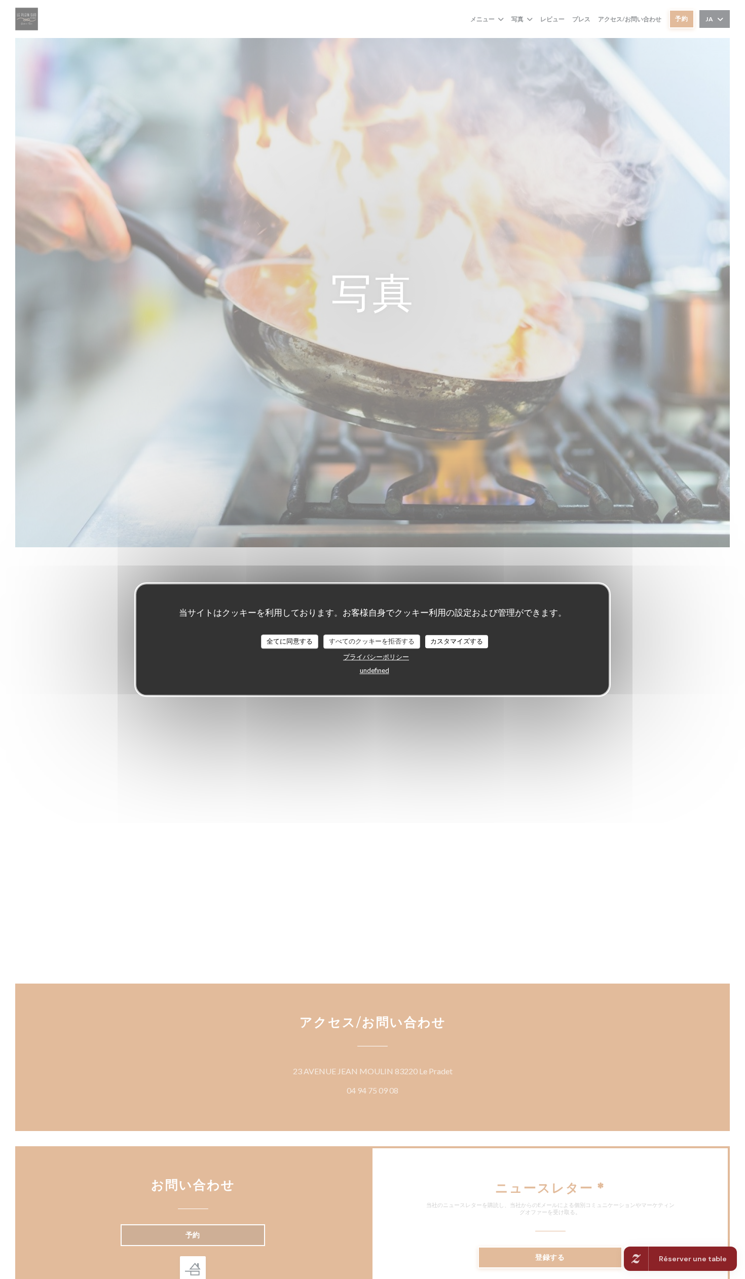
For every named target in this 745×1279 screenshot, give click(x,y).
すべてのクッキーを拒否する (372, 641)
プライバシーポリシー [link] (376, 657)
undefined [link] (374, 670)
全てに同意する (290, 641)
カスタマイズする (456, 641)
